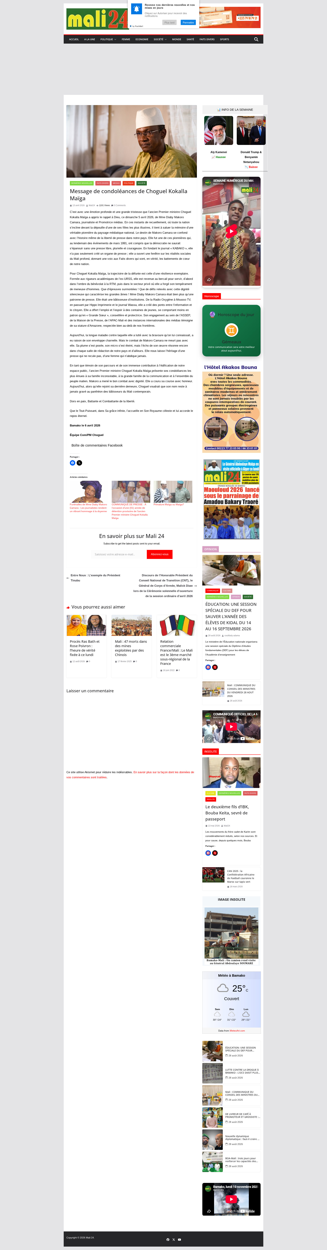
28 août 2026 (236, 1055)
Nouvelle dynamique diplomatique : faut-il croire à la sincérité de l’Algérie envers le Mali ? (242, 1138)
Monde (176, 39)
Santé (190, 39)
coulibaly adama (232, 635)
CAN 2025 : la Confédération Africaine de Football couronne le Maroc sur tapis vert (240, 876)
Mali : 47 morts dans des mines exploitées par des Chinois (131, 648)
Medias (116, 183)
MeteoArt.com (237, 1030)
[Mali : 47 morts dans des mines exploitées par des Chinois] (132, 617)
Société (158, 39)
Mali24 (92, 205)
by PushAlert (138, 26)
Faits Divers (207, 39)
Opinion (236, 597)
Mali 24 (90, 1237)
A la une (89, 39)
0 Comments (120, 205)
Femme (126, 39)
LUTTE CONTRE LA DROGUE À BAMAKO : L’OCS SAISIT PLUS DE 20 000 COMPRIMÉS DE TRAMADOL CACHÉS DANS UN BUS (242, 1071)
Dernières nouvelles (81, 183)
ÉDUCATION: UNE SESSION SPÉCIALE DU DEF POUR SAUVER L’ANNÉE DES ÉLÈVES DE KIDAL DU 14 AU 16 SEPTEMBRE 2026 (230, 616)
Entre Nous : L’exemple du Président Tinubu (95, 578)
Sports (224, 39)
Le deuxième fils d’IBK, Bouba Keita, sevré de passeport (227, 813)
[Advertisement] (163, 69)
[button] (114, 39)
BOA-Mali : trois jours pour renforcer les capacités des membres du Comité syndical (242, 1160)
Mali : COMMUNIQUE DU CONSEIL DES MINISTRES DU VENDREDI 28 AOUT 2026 (241, 691)
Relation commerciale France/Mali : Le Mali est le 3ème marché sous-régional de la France (176, 652)
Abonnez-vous (159, 554)
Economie (142, 39)
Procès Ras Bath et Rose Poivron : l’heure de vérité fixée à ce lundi (85, 648)
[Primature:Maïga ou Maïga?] (173, 492)
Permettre (188, 22)
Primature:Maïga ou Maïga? (169, 504)
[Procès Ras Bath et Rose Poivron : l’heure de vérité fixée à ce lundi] (86, 617)
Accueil (74, 39)
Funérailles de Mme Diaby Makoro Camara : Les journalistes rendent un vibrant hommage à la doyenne (88, 508)
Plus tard (169, 22)
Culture (227, 591)
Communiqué (213, 591)
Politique (106, 39)
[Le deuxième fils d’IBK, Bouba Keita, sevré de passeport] (231, 772)
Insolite (211, 799)
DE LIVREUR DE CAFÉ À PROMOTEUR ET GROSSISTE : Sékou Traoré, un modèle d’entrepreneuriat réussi (241, 1116)
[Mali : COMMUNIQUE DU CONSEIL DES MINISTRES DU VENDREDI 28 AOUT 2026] (213, 693)
